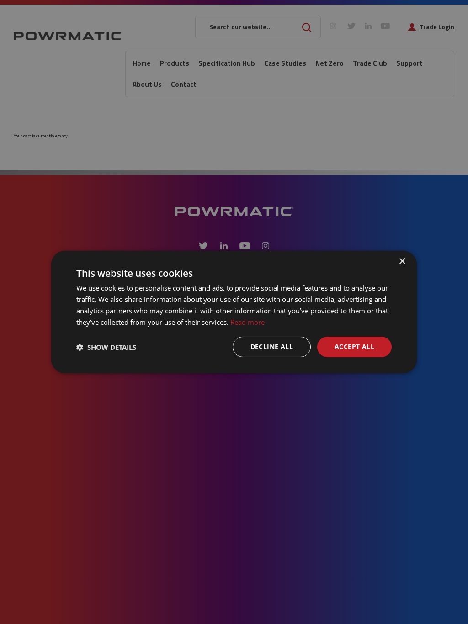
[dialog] (234, 312)
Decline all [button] (271, 346)
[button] (106, 347)
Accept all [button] (354, 346)
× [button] (402, 261)
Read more (247, 322)
